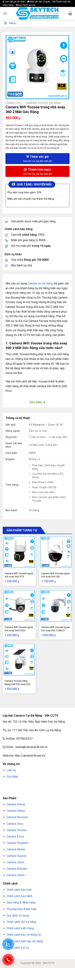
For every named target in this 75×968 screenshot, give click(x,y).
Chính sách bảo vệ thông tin (24, 934)
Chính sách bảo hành (19, 896)
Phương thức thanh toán (22, 909)
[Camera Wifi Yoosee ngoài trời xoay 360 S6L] (56, 552)
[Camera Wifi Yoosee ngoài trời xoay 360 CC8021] (56, 606)
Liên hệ (11, 770)
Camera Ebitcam (17, 868)
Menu (12, 23)
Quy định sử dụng (18, 915)
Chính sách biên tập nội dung (25, 941)
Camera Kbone (16, 849)
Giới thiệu (12, 776)
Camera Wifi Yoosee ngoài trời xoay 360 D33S (19, 629)
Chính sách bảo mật (19, 889)
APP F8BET (15, 790)
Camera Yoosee (17, 830)
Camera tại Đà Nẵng (40, 283)
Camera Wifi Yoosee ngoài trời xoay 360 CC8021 (55, 629)
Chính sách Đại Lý (18, 947)
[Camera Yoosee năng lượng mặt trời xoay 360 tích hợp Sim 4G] (19, 659)
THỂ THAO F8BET (47, 790)
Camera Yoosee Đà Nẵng (43, 103)
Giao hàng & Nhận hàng (21, 902)
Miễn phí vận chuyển (39, 1)
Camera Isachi (16, 875)
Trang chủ (13, 103)
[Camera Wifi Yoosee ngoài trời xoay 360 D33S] (19, 606)
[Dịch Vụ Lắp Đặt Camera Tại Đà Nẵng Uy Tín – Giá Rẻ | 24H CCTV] (38, 13)
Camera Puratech (17, 843)
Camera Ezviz (15, 836)
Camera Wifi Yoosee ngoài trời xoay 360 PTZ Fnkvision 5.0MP (19, 576)
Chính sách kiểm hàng (20, 928)
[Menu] (5, 13)
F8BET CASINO (54, 785)
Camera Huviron (17, 856)
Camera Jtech (15, 862)
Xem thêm (35, 402)
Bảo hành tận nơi (26, 5)
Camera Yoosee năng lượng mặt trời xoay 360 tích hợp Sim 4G (17, 684)
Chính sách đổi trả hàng (21, 922)
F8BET (6, 785)
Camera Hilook (16, 804)
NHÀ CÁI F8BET (38, 785)
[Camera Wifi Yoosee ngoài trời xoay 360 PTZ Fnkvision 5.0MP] (19, 552)
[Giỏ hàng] (70, 13)
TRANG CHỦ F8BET (20, 785)
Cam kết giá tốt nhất (14, 1)
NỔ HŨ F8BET (28, 790)
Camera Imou (15, 823)
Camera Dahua (16, 811)
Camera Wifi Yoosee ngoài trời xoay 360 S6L (55, 575)
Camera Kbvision (17, 817)
